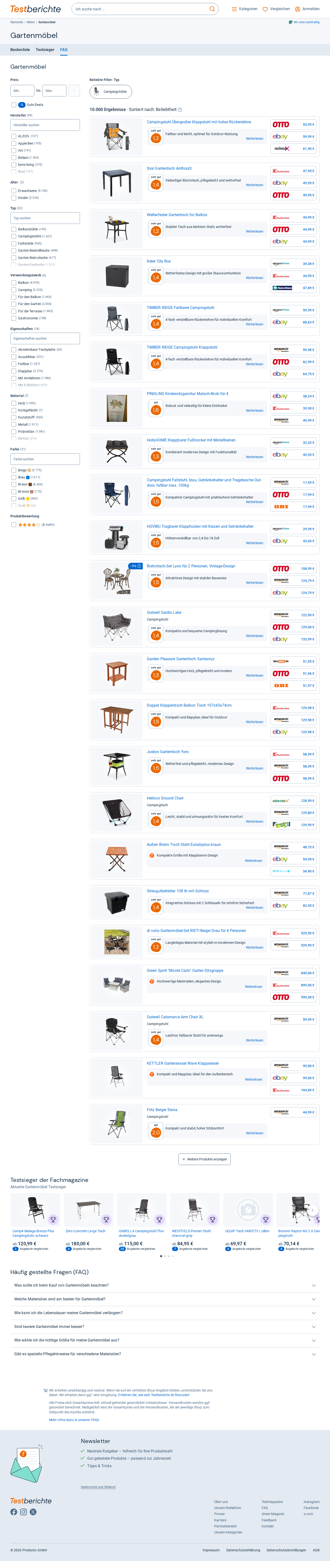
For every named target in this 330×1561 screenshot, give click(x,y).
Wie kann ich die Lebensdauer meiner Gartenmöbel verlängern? (68, 1313)
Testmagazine (272, 1502)
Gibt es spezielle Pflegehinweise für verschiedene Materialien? (67, 1354)
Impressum (211, 1550)
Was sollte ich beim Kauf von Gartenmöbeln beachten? (61, 1285)
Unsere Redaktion (227, 1508)
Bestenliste (20, 49)
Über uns (221, 1502)
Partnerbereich (225, 1526)
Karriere (220, 1520)
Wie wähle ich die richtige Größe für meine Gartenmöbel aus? (66, 1340)
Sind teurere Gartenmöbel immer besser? (49, 1326)
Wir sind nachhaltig (307, 22)
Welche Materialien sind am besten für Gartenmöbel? (60, 1299)
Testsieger (45, 49)
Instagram (312, 1502)
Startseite (16, 22)
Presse (219, 1514)
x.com (308, 1514)
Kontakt (268, 1526)
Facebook (311, 1508)
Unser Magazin (273, 1514)
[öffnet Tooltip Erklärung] (180, 110)
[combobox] (139, 9)
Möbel (31, 22)
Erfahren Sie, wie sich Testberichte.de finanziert (153, 1395)
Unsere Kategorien (228, 1532)
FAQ (63, 49)
